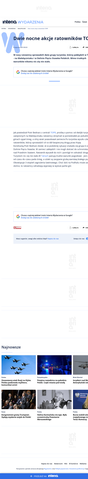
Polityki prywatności (62, 469)
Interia (3, 28)
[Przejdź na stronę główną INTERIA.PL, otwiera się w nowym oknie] (10, 22)
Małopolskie (22, 28)
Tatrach (44, 155)
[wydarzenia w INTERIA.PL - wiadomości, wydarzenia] (30, 22)
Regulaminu (48, 469)
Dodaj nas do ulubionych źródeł (47, 73)
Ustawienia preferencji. (76, 469)
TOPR (53, 132)
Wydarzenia (12, 28)
